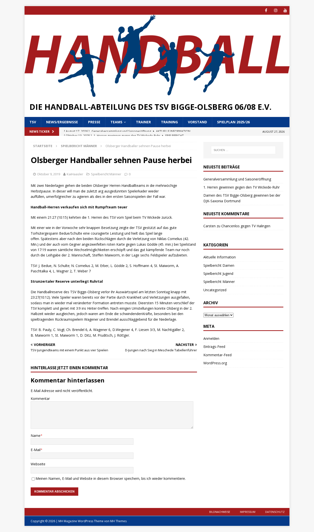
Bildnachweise (219, 512)
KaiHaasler (75, 174)
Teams (116, 122)
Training (169, 122)
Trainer (143, 122)
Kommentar (40, 398)
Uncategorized (214, 290)
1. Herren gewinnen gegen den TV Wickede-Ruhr (241, 187)
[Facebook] (266, 10)
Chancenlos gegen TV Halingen (245, 226)
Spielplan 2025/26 (233, 122)
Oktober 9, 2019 (48, 174)
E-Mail (35, 449)
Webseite (38, 464)
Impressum (247, 512)
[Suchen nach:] (243, 150)
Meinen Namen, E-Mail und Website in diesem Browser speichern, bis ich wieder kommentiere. (111, 478)
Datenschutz (275, 512)
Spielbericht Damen (218, 265)
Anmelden (211, 338)
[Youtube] (285, 10)
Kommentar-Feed (217, 355)
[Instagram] (275, 10)
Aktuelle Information (219, 257)
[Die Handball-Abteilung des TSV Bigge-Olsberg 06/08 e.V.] (157, 93)
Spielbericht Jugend (218, 273)
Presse (94, 122)
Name (35, 435)
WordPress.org (215, 363)
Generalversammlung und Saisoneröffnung (237, 179)
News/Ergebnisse (62, 122)
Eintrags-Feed (214, 346)
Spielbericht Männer (106, 174)
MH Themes (118, 521)
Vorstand (197, 122)
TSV (32, 122)
